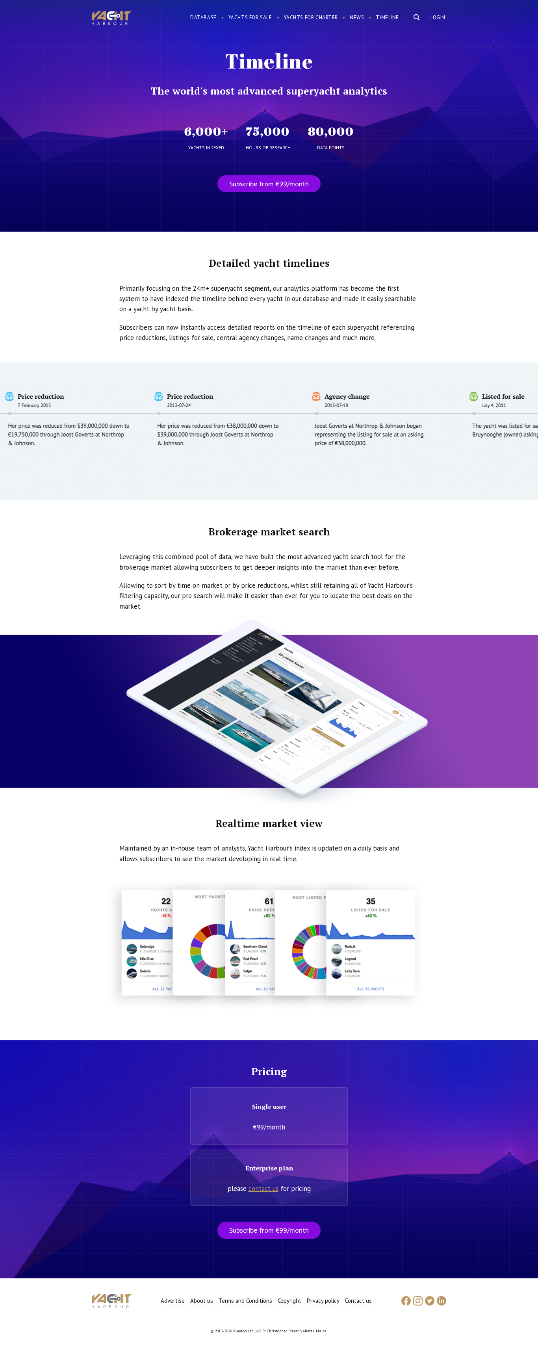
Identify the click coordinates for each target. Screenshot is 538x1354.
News (357, 17)
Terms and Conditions (245, 1300)
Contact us (358, 1300)
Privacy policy (323, 1300)
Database (203, 17)
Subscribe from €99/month (269, 183)
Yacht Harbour (111, 19)
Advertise (173, 1300)
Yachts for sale (250, 17)
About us (201, 1300)
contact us (263, 1188)
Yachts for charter (311, 17)
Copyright (289, 1300)
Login (437, 17)
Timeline (387, 17)
